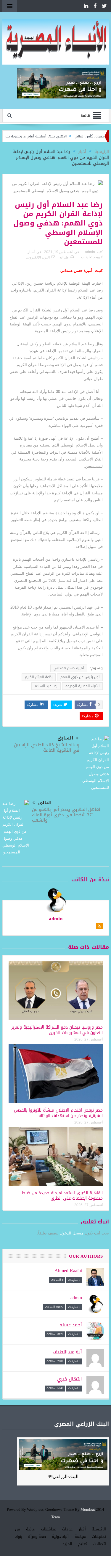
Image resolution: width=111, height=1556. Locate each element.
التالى (45, 803)
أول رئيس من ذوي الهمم (79, 677)
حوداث (67, 1529)
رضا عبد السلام (46, 686)
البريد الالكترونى (38, 257)
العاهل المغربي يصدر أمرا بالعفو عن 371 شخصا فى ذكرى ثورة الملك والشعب (67, 814)
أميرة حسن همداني (69, 668)
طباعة (64, 257)
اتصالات (99, 1544)
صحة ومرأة (37, 1536)
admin (90, 252)
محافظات (48, 1529)
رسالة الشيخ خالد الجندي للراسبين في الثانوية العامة (46, 747)
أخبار (31, 252)
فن (17, 1529)
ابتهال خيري (69, 1378)
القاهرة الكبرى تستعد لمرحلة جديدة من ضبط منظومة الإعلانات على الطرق (62, 1195)
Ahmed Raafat (68, 1270)
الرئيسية (99, 1529)
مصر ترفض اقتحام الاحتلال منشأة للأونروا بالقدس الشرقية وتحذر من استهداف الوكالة (58, 1113)
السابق (65, 738)
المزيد (67, 1544)
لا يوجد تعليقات (92, 257)
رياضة (30, 1529)
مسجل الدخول (71, 1233)
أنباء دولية (60, 1536)
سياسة (80, 1536)
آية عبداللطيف (67, 1351)
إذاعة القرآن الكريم (38, 677)
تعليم (82, 1544)
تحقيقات (99, 1536)
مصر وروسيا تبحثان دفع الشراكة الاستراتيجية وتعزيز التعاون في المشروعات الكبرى (57, 1030)
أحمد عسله (70, 1324)
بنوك (18, 1536)
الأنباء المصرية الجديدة (82, 686)
